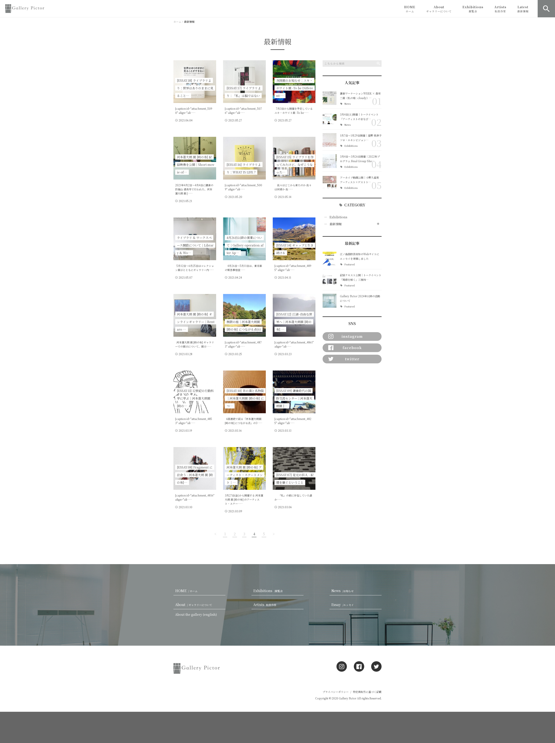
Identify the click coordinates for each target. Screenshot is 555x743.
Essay (342, 604)
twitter (352, 358)
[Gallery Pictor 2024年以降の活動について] (329, 301)
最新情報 (336, 224)
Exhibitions (472, 9)
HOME (409, 9)
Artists (500, 9)
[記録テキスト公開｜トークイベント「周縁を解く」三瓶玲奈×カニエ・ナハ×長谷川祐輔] (329, 280)
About (439, 9)
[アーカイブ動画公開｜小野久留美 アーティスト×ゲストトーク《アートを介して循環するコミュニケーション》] (329, 182)
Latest (523, 9)
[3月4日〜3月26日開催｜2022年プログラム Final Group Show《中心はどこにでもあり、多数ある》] (329, 161)
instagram (352, 336)
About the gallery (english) (196, 614)
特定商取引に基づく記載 (367, 692)
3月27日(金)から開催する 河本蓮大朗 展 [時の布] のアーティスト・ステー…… (244, 499)
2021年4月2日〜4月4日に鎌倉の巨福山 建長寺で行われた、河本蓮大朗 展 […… (194, 189)
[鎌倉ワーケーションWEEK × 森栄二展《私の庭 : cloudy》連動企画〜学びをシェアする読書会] (329, 98)
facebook (352, 347)
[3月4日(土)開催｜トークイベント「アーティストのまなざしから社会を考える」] (329, 119)
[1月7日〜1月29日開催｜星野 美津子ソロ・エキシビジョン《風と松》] (329, 140)
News (347, 103)
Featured (349, 264)
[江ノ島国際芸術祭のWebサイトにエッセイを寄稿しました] (329, 259)
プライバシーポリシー (336, 692)
